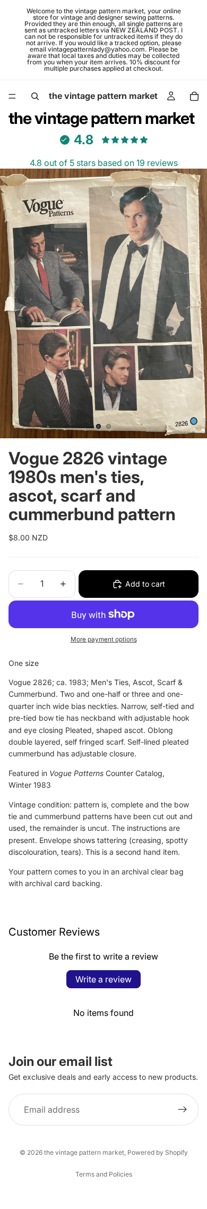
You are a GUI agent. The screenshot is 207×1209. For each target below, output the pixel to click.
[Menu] (12, 96)
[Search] (35, 96)
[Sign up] (182, 1109)
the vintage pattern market (84, 1152)
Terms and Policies (103, 1174)
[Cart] (194, 96)
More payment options (104, 639)
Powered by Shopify (157, 1152)
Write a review (103, 979)
